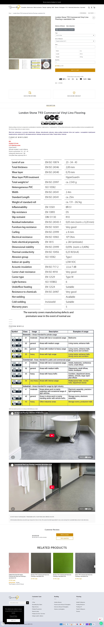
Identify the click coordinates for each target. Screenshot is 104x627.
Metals (57, 7)
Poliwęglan (62, 7)
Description (50, 105)
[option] (30, 37)
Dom (10, 13)
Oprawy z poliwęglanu (59, 609)
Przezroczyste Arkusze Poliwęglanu (62, 604)
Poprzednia (83, 13)
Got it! (13, 620)
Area (56, 44)
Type (56, 33)
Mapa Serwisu (35, 606)
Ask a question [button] (65, 538)
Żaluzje (44, 7)
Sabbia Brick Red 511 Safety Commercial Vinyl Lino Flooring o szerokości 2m (17, 576)
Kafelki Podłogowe (80, 602)
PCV (67, 7)
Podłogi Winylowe (80, 604)
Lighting (49, 7)
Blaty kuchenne (38, 7)
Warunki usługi (35, 611)
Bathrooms (30, 7)
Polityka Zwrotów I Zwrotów (38, 613)
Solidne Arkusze (57, 602)
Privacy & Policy (13, 616)
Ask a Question (70, 26)
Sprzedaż (82, 7)
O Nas (33, 602)
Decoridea (15, 624)
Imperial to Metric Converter (66, 29)
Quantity (57, 59)
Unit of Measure (59, 38)
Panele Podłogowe (80, 609)
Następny (91, 13)
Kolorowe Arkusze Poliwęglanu (61, 606)
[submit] (27, 602)
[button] (100, 619)
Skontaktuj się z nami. (33, 409)
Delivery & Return (60, 26)
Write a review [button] (65, 534)
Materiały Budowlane (74, 7)
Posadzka (23, 7)
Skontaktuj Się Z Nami (37, 604)
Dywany (78, 611)
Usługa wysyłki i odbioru (37, 616)
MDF (53, 7)
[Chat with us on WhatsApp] (101, 623)
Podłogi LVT (79, 606)
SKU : (56, 83)
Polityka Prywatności (37, 609)
